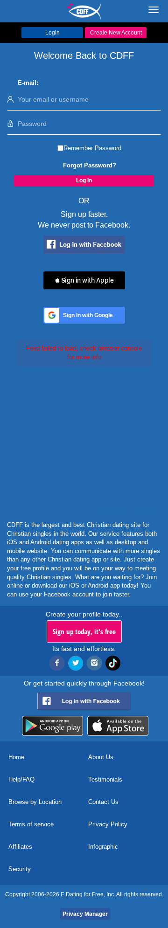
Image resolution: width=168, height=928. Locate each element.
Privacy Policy (107, 824)
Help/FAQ (21, 779)
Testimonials (105, 779)
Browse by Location (35, 801)
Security (19, 869)
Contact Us (103, 801)
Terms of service (31, 824)
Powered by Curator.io (128, 509)
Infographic (103, 846)
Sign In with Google (88, 315)
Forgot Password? (89, 165)
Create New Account (116, 32)
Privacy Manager (85, 914)
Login (52, 32)
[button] (84, 280)
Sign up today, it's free (84, 631)
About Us (100, 757)
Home (16, 757)
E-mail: (28, 82)
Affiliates (20, 846)
